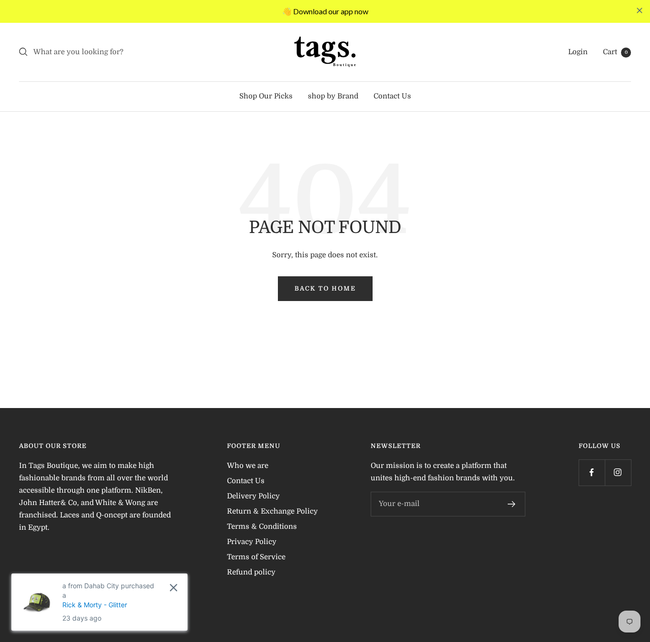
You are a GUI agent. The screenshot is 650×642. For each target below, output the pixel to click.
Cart (615, 52)
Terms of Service (256, 557)
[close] (639, 10)
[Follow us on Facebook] (592, 472)
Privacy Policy (251, 541)
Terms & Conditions (262, 526)
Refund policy (251, 572)
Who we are (247, 465)
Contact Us (392, 96)
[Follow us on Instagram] (618, 472)
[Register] (512, 504)
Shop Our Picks (266, 96)
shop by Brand (333, 96)
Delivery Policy (253, 496)
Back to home (325, 288)
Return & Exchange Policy (272, 511)
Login (578, 52)
